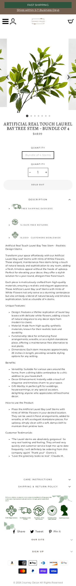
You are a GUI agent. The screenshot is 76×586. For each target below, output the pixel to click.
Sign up (38, 551)
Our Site (37, 539)
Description (38, 199)
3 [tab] (35, 116)
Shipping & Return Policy (38, 486)
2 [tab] (31, 116)
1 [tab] (27, 116)
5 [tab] (42, 116)
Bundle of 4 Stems (38, 155)
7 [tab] (50, 116)
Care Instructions (38, 479)
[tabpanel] (38, 76)
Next (68, 76)
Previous (7, 76)
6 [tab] (46, 116)
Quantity (38, 147)
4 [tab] (39, 116)
